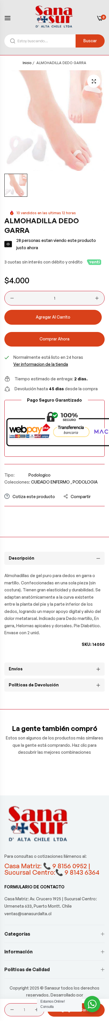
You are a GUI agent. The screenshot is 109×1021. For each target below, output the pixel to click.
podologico (39, 474)
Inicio (27, 63)
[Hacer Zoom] (93, 81)
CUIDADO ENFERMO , (51, 481)
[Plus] (97, 298)
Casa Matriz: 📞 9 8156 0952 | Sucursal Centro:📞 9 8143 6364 (51, 869)
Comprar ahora (54, 338)
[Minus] (12, 298)
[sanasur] (54, 17)
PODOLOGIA (85, 481)
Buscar (90, 40)
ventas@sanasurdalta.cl (27, 913)
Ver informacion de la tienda (40, 364)
